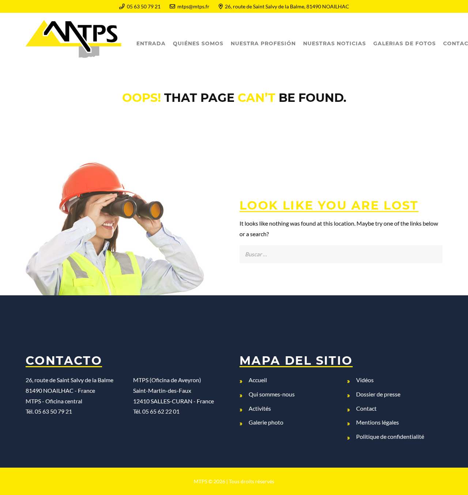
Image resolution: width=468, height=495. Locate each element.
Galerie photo (266, 422)
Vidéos (365, 379)
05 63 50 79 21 (144, 6)
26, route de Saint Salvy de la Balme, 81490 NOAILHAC (287, 6)
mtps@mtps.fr (193, 6)
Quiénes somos (198, 43)
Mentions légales (377, 422)
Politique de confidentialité (390, 436)
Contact (366, 408)
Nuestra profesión (263, 43)
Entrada (151, 43)
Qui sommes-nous (272, 394)
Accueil (258, 379)
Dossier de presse (378, 394)
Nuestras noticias (334, 43)
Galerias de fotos (404, 43)
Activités (260, 408)
